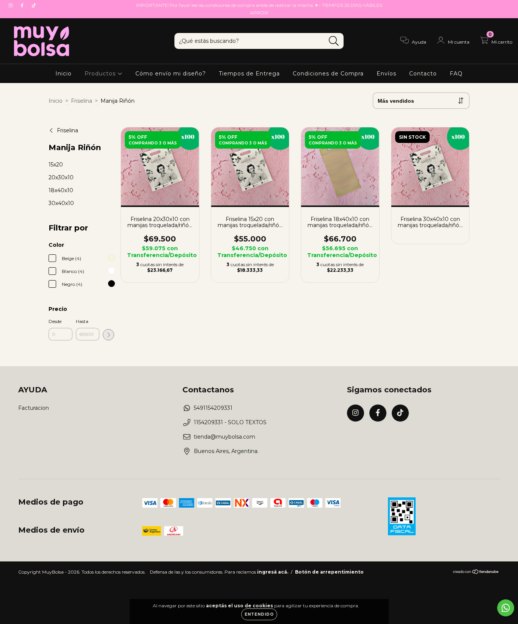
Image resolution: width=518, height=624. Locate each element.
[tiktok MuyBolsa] (34, 5)
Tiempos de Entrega (249, 73)
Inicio (63, 73)
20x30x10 (61, 177)
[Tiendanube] (476, 572)
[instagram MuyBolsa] (11, 5)
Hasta (82, 321)
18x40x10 (61, 190)
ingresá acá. (272, 572)
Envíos (386, 73)
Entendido (259, 614)
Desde (55, 321)
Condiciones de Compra (328, 73)
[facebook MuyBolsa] (22, 5)
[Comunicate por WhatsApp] (505, 607)
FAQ (456, 73)
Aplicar (108, 334)
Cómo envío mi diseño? (170, 73)
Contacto (423, 73)
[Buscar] (334, 41)
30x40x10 (61, 203)
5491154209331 (213, 408)
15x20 (56, 164)
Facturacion (33, 408)
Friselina (81, 100)
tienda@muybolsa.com (224, 436)
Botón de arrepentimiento (329, 572)
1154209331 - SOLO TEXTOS (230, 422)
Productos (101, 73)
